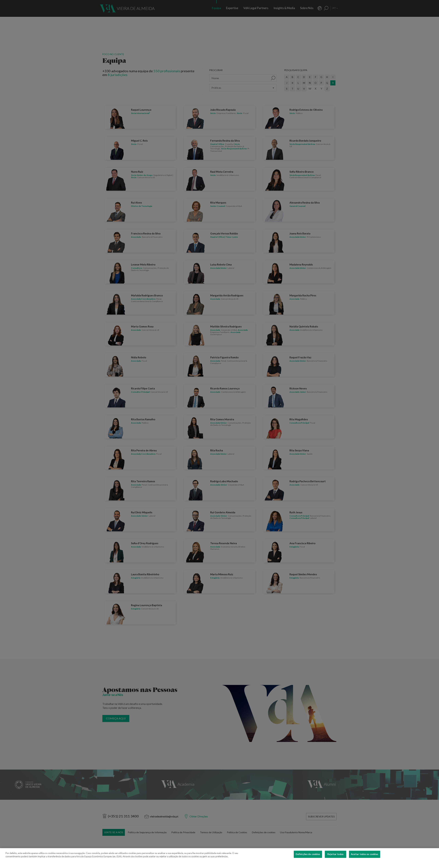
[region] (219, 854)
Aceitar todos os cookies (364, 854)
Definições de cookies (308, 854)
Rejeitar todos (335, 854)
